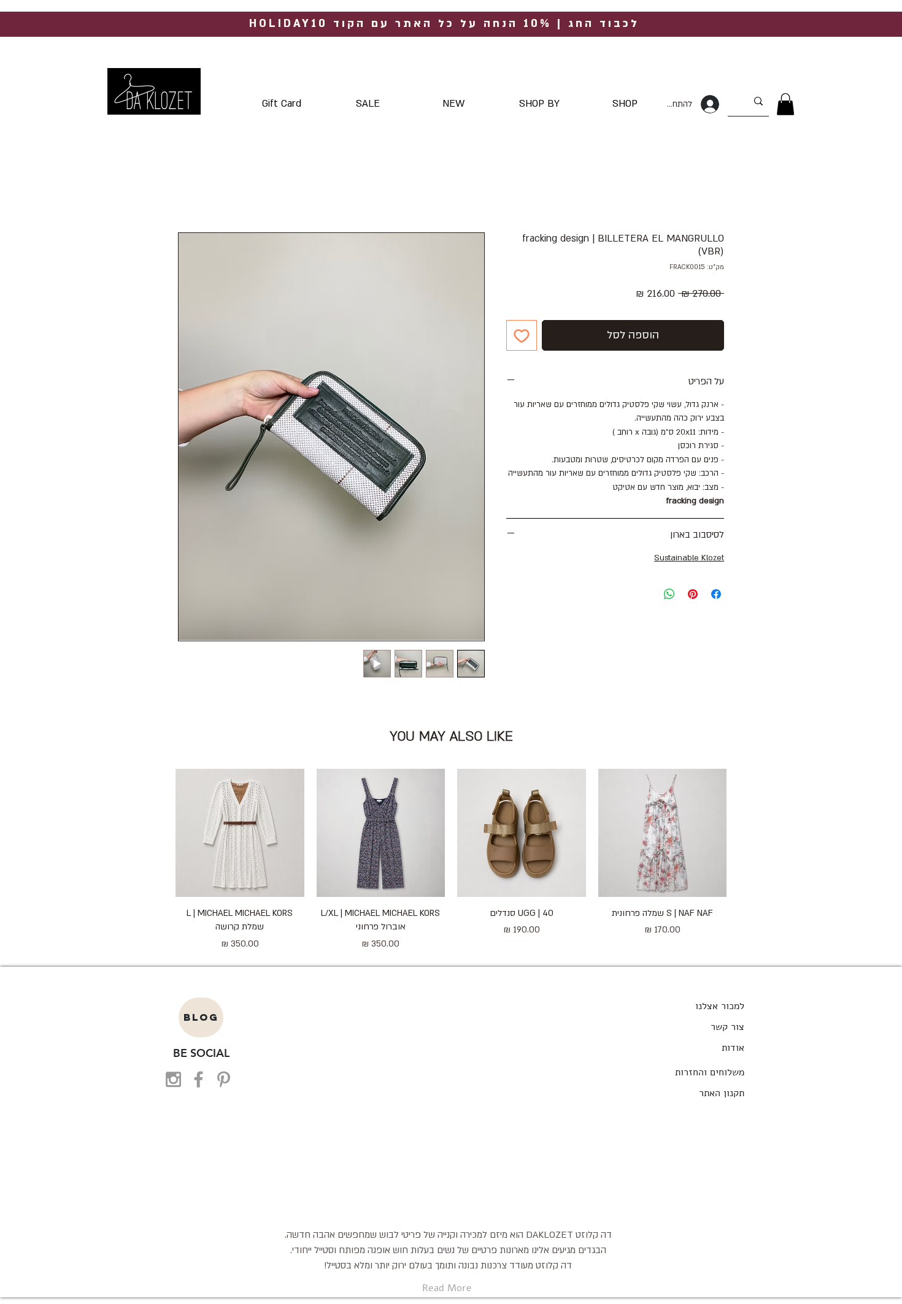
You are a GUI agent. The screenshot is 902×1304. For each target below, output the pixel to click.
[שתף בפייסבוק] (716, 594)
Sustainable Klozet (689, 557)
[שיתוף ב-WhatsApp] (669, 594)
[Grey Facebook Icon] (198, 1079)
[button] (785, 104)
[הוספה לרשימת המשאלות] (521, 335)
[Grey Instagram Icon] (173, 1079)
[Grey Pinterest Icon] (223, 1079)
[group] (451, 860)
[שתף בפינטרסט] (692, 594)
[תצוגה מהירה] (662, 833)
